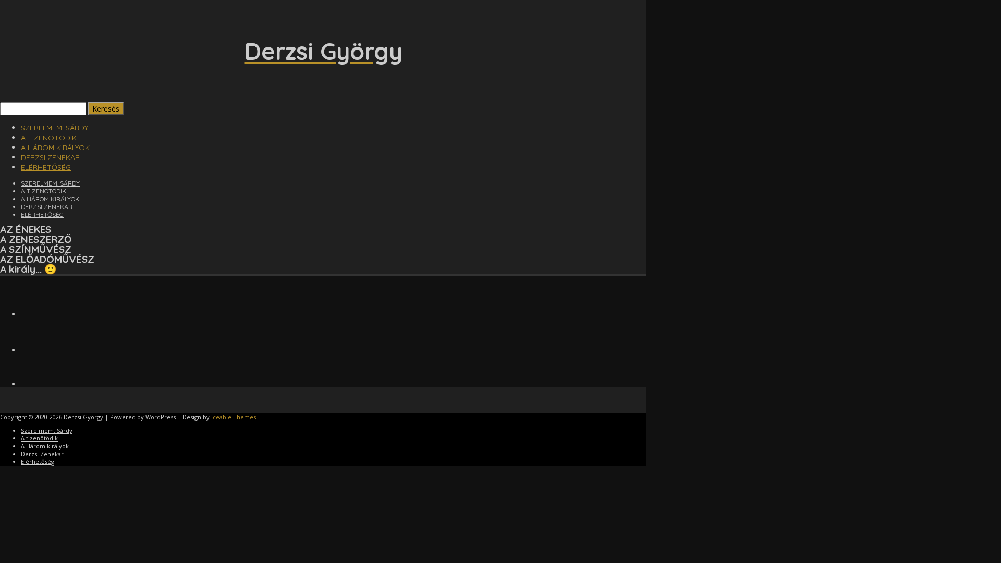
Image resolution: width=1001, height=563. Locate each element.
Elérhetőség (46, 167)
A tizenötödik (49, 137)
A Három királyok (55, 147)
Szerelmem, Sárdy (54, 127)
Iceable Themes (233, 417)
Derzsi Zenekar (50, 157)
